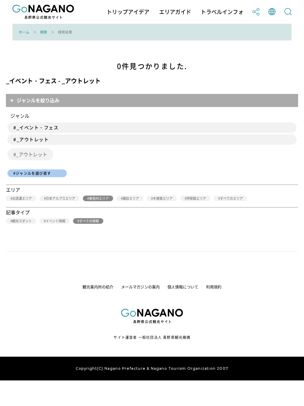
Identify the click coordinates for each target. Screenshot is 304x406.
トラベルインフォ (222, 12)
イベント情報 (55, 221)
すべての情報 (89, 221)
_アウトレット (31, 154)
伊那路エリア (196, 198)
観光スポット (22, 221)
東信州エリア (99, 198)
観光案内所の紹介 (98, 286)
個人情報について (182, 286)
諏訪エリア (131, 198)
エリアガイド (175, 12)
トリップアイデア (128, 12)
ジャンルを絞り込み (38, 100)
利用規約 (213, 286)
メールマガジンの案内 (140, 286)
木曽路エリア (162, 198)
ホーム (24, 32)
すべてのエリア (231, 198)
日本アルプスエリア (60, 198)
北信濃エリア (22, 198)
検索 (43, 32)
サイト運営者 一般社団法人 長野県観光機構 (151, 337)
